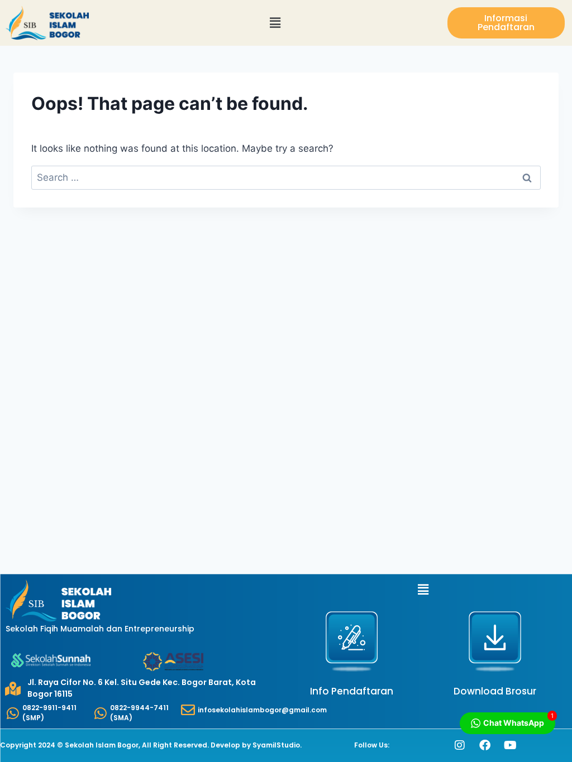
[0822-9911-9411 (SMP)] (13, 713)
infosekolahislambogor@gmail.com (262, 710)
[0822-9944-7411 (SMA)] (100, 713)
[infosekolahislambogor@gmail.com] (188, 710)
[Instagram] (460, 745)
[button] (275, 23)
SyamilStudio (276, 745)
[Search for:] (286, 177)
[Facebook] (485, 745)
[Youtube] (510, 745)
